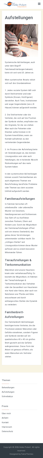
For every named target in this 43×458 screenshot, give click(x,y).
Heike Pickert (25, 447)
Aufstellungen (8, 392)
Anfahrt (5, 418)
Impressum (7, 427)
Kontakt (5, 422)
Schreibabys (7, 396)
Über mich (6, 413)
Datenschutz (7, 431)
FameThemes (27, 454)
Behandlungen (8, 387)
